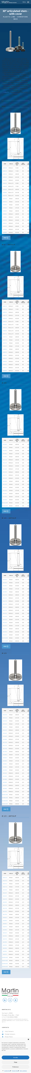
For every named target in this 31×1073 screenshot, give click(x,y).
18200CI (5, 782)
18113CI (5, 595)
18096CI (5, 229)
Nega (15, 1062)
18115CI (5, 598)
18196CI (5, 776)
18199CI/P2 (5, 963)
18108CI (5, 456)
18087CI (5, 352)
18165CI (5, 896)
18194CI (5, 773)
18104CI (5, 450)
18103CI (5, 582)
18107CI (5, 588)
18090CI (5, 220)
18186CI (5, 764)
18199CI (5, 942)
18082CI (5, 211)
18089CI (5, 355)
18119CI (5, 604)
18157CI (5, 886)
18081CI (5, 346)
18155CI (5, 883)
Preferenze (15, 1067)
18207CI (5, 954)
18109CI (5, 591)
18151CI (5, 877)
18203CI (5, 948)
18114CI (5, 462)
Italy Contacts (9, 1031)
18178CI (5, 751)
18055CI (5, 312)
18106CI (5, 453)
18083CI (5, 349)
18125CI (5, 613)
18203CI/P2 (5, 966)
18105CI (5, 585)
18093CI (5, 361)
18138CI (5, 496)
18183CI (5, 920)
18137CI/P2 (5, 641)
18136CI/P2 (5, 505)
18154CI (5, 721)
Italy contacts (23, 1070)
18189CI (5, 929)
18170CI (5, 742)
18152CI (5, 717)
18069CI (5, 330)
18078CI (5, 204)
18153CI (5, 880)
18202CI (5, 785)
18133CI (5, 622)
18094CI (5, 226)
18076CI (5, 201)
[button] (28, 1039)
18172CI (5, 745)
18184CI (5, 760)
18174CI (5, 748)
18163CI (5, 893)
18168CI (5, 739)
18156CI (5, 724)
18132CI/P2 (5, 502)
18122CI (5, 475)
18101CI (5, 579)
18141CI (5, 634)
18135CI (5, 625)
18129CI (5, 616)
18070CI (5, 195)
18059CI (5, 318)
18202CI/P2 (5, 803)
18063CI (5, 321)
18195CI (5, 936)
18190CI (5, 770)
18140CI (5, 499)
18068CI (5, 192)
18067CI (5, 327)
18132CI (5, 487)
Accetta (15, 1057)
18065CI (5, 324)
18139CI (5, 631)
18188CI (5, 767)
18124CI (5, 478)
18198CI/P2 (5, 800)
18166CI (5, 736)
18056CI (5, 177)
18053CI (5, 309)
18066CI (5, 189)
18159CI (5, 889)
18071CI (5, 333)
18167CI (5, 899)
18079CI (5, 343)
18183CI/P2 (5, 957)
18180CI (5, 754)
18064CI (5, 186)
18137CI (5, 628)
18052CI (5, 171)
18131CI (5, 619)
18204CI (5, 788)
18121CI (5, 607)
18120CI (5, 472)
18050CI (5, 168)
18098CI (5, 232)
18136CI (5, 493)
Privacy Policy (15, 1070)
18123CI (5, 610)
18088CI (5, 217)
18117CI (5, 601)
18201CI (5, 945)
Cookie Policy (7, 1070)
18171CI (5, 905)
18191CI (5, 932)
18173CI (5, 908)
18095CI (5, 364)
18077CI (5, 340)
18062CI (5, 183)
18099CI (5, 370)
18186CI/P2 (5, 797)
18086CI (5, 214)
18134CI (5, 490)
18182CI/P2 (5, 794)
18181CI (5, 917)
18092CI (5, 223)
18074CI (5, 198)
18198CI (5, 779)
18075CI (5, 336)
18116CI (5, 466)
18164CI (5, 733)
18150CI (5, 714)
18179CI (5, 914)
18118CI (5, 469)
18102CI (5, 447)
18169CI (5, 902)
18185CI (5, 923)
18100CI (5, 444)
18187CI (5, 926)
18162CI (5, 730)
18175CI (5, 911)
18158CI (5, 727)
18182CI (5, 757)
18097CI (5, 367)
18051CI (5, 306)
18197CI (5, 939)
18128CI (5, 481)
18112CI (5, 459)
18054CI (5, 174)
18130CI (5, 484)
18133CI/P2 (5, 638)
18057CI (5, 315)
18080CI (5, 207)
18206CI (5, 791)
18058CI (5, 180)
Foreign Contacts (9, 1034)
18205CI (5, 951)
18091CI (5, 358)
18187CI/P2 (5, 960)
